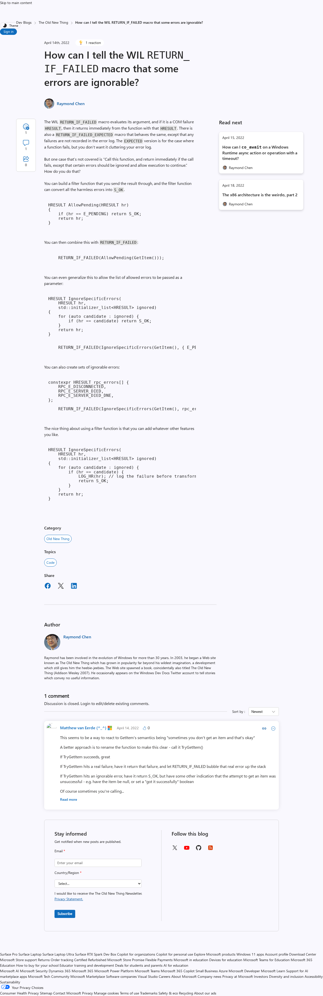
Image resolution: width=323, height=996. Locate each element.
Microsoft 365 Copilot (178, 970)
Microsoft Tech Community (48, 976)
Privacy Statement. (69, 898)
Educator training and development (87, 965)
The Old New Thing (53, 22)
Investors (261, 976)
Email (60, 850)
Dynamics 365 (60, 970)
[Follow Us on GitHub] (198, 849)
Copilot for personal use (174, 954)
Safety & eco (168, 993)
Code (50, 562)
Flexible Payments (159, 959)
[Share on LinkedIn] (73, 586)
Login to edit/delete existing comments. (114, 703)
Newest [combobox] (257, 711)
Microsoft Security (34, 970)
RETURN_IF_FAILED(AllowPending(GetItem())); (106, 257)
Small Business (207, 970)
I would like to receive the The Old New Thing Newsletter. (98, 896)
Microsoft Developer (244, 970)
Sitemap (46, 993)
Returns (44, 959)
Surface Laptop (29, 954)
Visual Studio (148, 976)
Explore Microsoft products (214, 954)
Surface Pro (8, 954)
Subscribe (65, 913)
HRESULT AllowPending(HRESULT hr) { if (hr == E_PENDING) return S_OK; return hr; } (95, 214)
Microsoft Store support (18, 959)
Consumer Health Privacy (19, 993)
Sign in (8, 31)
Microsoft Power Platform (114, 970)
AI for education (176, 965)
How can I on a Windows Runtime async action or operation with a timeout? (259, 152)
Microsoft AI (9, 970)
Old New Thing (57, 538)
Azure (223, 970)
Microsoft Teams (147, 970)
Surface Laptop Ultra (58, 954)
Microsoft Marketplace (87, 976)
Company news (209, 976)
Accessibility (314, 976)
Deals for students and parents (139, 965)
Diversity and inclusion (286, 976)
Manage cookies (106, 993)
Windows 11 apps (250, 954)
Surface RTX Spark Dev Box (95, 954)
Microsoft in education (191, 959)
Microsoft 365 (82, 970)
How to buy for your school (37, 965)
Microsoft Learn (273, 970)
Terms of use (129, 993)
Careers (164, 976)
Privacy (88, 993)
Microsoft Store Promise (125, 959)
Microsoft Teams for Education (266, 959)
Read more (68, 799)
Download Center (302, 954)
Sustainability (10, 982)
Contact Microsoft (67, 993)
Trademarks (148, 993)
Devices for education (225, 959)
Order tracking (62, 959)
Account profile (276, 954)
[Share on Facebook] (47, 586)
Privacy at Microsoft (237, 976)
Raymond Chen (71, 103)
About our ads (205, 993)
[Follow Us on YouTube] (187, 849)
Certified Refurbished (90, 959)
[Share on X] (60, 586)
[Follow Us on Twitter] (175, 849)
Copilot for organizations (136, 954)
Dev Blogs (24, 22)
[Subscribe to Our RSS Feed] (210, 849)
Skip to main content (16, 2)
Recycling (186, 993)
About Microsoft (184, 976)
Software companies (121, 976)
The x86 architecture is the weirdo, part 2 (260, 194)
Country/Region (68, 872)
